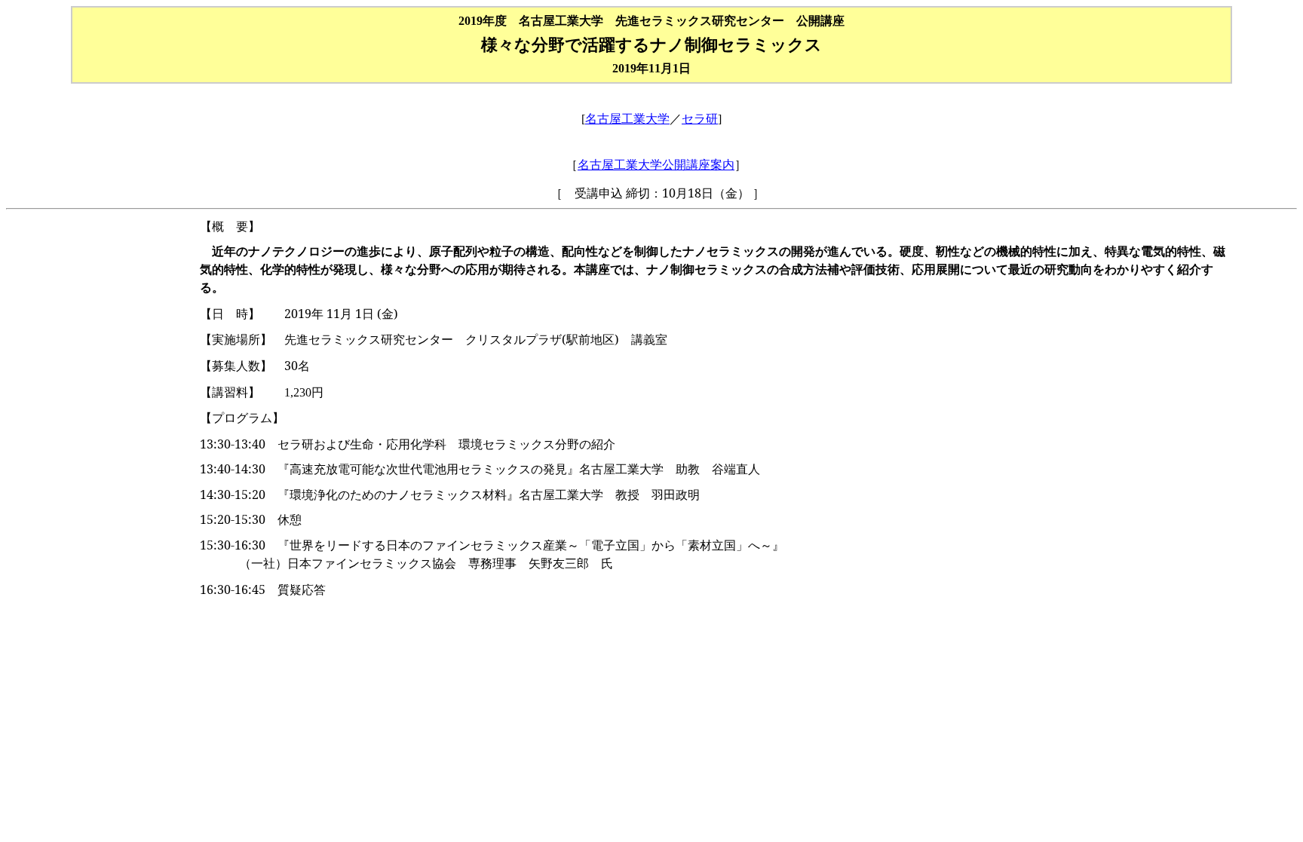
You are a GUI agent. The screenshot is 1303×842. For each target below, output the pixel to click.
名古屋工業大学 (627, 118)
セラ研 (700, 118)
